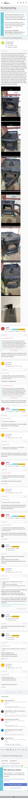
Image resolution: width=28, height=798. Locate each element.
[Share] (24, 51)
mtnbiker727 (7, 739)
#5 (26, 441)
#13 (26, 671)
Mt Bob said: (5, 646)
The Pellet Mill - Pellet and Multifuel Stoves (14, 745)
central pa (24, 331)
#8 (26, 522)
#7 (26, 496)
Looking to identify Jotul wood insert (14, 729)
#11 (26, 623)
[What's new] (23, 3)
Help (12, 766)
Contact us (5, 763)
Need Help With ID (9, 700)
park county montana (12, 620)
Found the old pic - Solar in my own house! (15, 711)
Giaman (7, 715)
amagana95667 (5, 10)
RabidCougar (7, 701)
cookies (14, 773)
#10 (26, 575)
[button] (2, 2)
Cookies (5, 760)
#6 (26, 469)
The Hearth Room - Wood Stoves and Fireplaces (15, 707)
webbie (6, 712)
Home (16, 766)
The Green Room (12, 712)
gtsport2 (6, 731)
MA (20, 366)
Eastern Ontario (11, 550)
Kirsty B (6, 720)
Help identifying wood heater (12, 719)
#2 (26, 335)
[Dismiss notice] (25, 14)
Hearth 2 (14, 760)
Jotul (10, 731)
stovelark (8, 706)
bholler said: (4, 373)
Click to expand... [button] (14, 350)
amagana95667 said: (6, 338)
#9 (26, 554)
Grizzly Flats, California (12, 47)
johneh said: (4, 579)
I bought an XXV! (9, 738)
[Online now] (4, 330)
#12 (26, 643)
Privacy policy (5, 766)
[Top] (20, 766)
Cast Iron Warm (9, 734)
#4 (26, 415)
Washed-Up (8, 744)
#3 (26, 370)
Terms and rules (14, 763)
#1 (26, 51)
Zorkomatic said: (5, 418)
